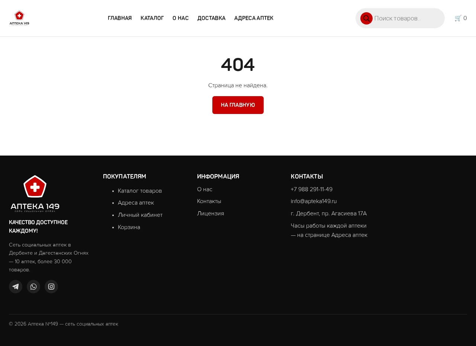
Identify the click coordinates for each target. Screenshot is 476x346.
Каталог (152, 18)
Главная (120, 18)
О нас (180, 18)
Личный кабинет (140, 215)
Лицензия (210, 213)
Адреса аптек (253, 18)
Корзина (129, 227)
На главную (238, 105)
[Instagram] (51, 286)
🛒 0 (460, 18)
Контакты (209, 201)
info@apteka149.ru (314, 201)
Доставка (211, 18)
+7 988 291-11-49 (311, 189)
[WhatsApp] (33, 286)
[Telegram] (15, 286)
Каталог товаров (140, 191)
